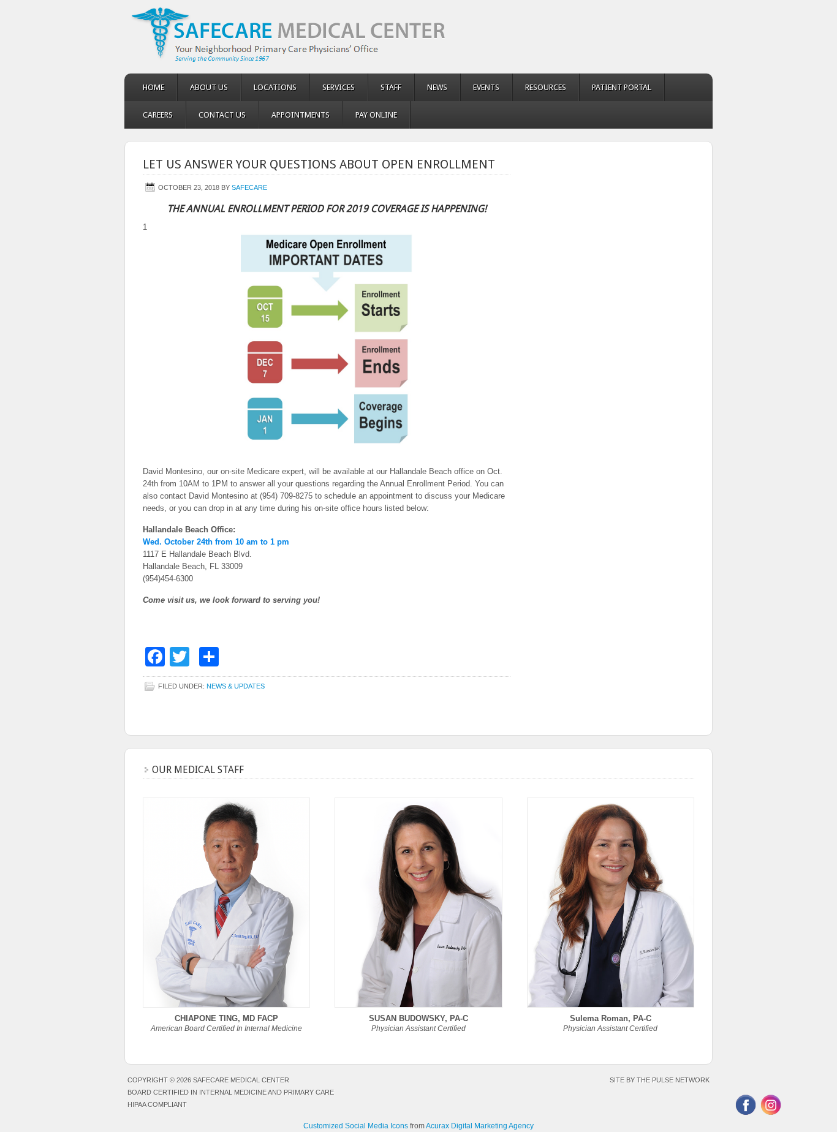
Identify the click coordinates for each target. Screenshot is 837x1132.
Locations (275, 87)
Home (153, 87)
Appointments (300, 114)
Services (338, 87)
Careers (158, 114)
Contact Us (222, 114)
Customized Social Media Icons (355, 1126)
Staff (391, 87)
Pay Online (376, 114)
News (437, 87)
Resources (545, 87)
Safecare (249, 187)
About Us (209, 87)
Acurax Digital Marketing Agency (480, 1126)
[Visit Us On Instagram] (770, 1114)
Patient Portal (621, 87)
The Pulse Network (673, 1080)
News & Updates (235, 686)
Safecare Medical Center (418, 37)
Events (486, 87)
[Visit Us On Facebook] (745, 1114)
